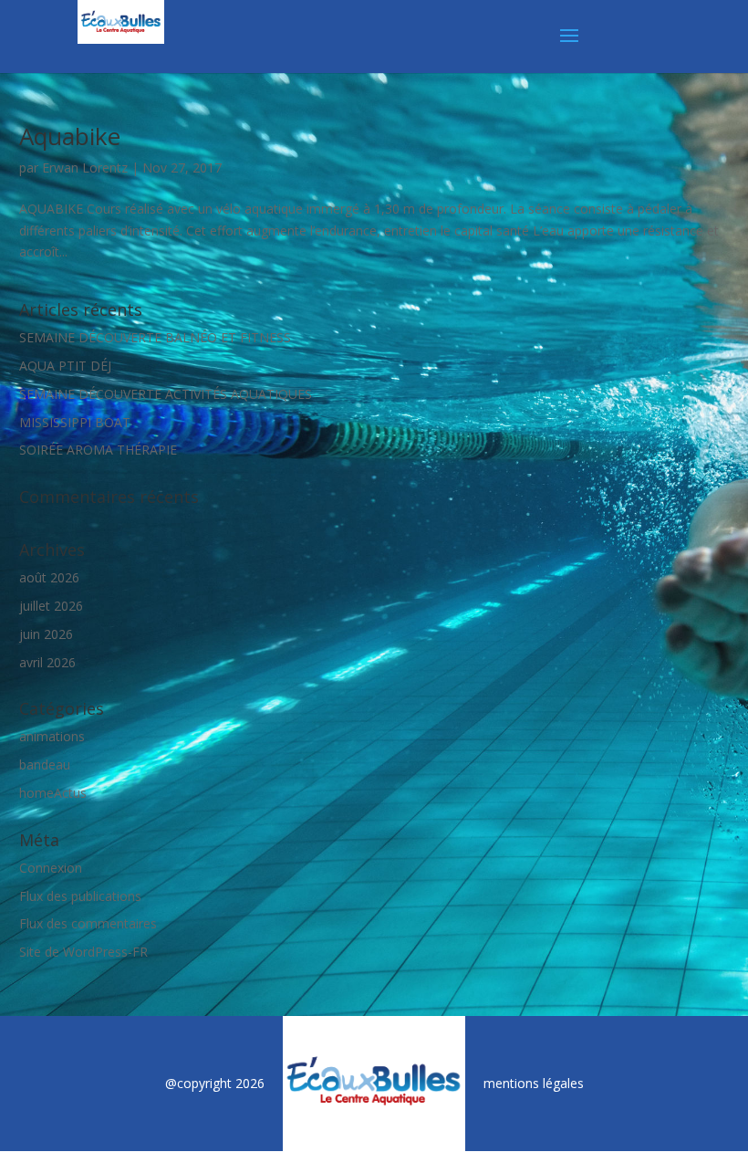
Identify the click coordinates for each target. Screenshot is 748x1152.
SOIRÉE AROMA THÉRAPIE (98, 449)
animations (52, 736)
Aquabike (69, 136)
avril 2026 (47, 662)
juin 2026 (46, 634)
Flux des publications (80, 896)
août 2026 (49, 577)
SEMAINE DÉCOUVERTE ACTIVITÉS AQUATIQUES (165, 394)
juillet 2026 (51, 605)
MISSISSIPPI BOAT (74, 422)
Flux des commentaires (88, 923)
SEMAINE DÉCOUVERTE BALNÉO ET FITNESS (155, 337)
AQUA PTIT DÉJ (65, 365)
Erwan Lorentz (85, 167)
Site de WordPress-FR (83, 951)
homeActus (53, 792)
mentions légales (533, 1083)
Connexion (50, 867)
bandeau (44, 764)
